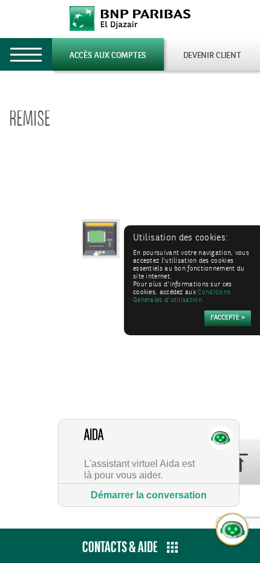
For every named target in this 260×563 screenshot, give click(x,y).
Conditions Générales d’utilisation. (181, 297)
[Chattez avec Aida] (233, 530)
